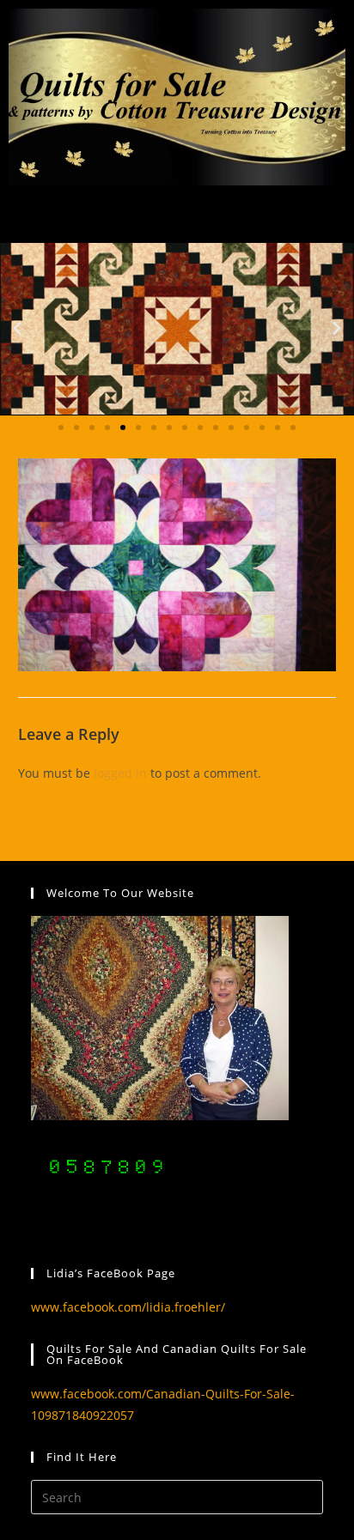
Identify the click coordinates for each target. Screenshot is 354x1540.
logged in (120, 773)
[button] (17, 328)
